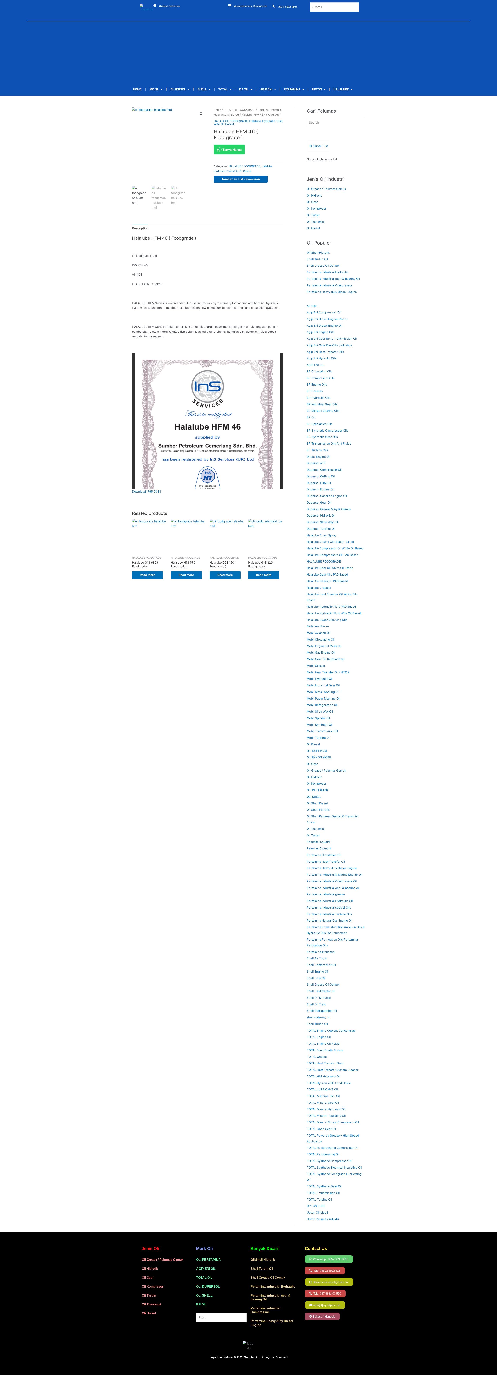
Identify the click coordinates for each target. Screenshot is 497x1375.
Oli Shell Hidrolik (318, 252)
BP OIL (243, 89)
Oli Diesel (313, 228)
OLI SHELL (204, 1295)
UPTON (317, 89)
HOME (137, 89)
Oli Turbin (313, 215)
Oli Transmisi (316, 222)
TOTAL (223, 89)
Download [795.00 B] (146, 491)
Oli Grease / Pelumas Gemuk (326, 189)
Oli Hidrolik (314, 195)
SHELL (202, 89)
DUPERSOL (178, 89)
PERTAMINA (292, 89)
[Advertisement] (242, 54)
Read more (147, 575)
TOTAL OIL (204, 1277)
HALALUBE (341, 89)
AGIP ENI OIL (206, 1268)
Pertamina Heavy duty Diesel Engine (332, 292)
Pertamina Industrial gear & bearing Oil (333, 279)
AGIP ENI (266, 89)
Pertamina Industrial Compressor (329, 285)
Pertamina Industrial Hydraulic (327, 272)
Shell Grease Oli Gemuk (323, 265)
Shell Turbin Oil (317, 259)
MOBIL (154, 89)
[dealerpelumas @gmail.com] (229, 5)
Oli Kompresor (316, 208)
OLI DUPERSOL (208, 1286)
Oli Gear (312, 202)
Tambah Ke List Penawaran (241, 179)
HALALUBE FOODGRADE (239, 109)
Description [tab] (140, 228)
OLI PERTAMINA (208, 1259)
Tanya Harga (232, 149)
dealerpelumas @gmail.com (250, 6)
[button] (201, 113)
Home (217, 109)
